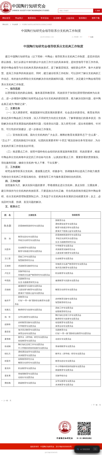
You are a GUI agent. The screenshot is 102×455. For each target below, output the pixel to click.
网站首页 (5, 24)
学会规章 (15, 24)
